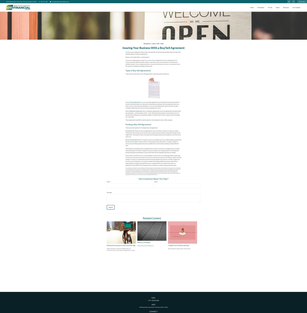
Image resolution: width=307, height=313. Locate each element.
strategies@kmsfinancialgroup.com (60, 1)
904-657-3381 (44, 1)
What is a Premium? (143, 242)
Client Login (302, 1)
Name (108, 181)
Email (155, 181)
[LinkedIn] (289, 1)
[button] (252, 7)
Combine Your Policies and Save (178, 245)
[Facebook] (293, 1)
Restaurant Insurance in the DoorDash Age (121, 245)
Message (109, 192)
